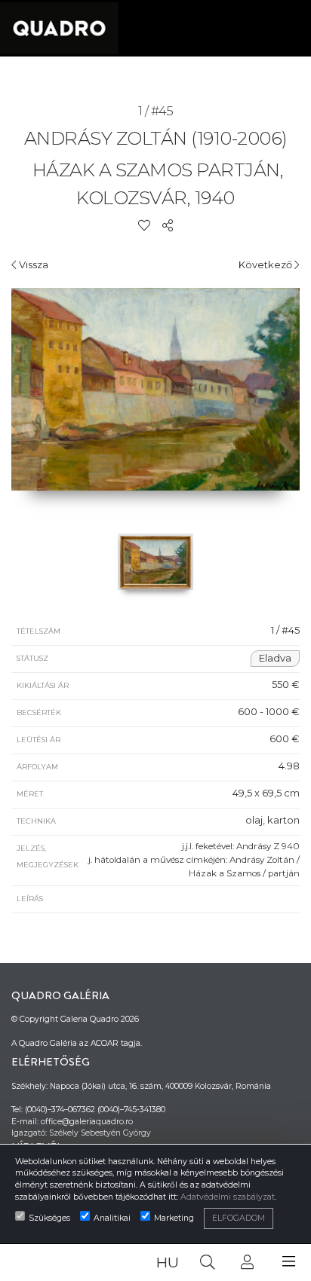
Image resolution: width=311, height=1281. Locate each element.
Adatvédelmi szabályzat (227, 1197)
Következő (266, 264)
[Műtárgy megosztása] (167, 225)
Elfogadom (238, 1218)
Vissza (32, 264)
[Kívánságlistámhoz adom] (144, 225)
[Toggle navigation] (288, 1261)
